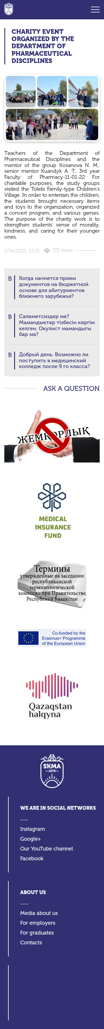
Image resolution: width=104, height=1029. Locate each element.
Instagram (32, 829)
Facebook (31, 859)
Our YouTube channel (46, 849)
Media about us (39, 913)
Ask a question (71, 389)
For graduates (37, 933)
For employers (37, 923)
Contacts (31, 943)
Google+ (30, 839)
